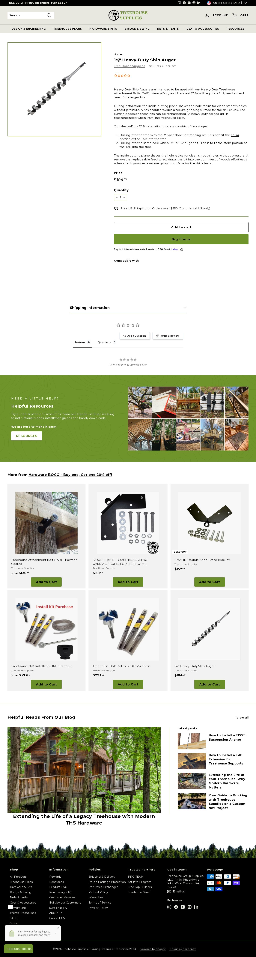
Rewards (55, 876)
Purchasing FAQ (60, 892)
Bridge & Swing (20, 892)
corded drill (216, 114)
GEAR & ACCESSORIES (202, 28)
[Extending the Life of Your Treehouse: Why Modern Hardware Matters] (192, 781)
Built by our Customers (65, 902)
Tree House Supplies (129, 66)
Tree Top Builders (140, 887)
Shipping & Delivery (102, 876)
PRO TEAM (136, 876)
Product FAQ (58, 887)
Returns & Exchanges (103, 887)
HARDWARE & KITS (103, 28)
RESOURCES (236, 28)
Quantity (121, 190)
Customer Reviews (62, 897)
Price (118, 173)
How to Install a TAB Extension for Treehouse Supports (226, 759)
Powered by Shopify (153, 948)
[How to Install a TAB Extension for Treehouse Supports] (192, 761)
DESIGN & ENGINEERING (28, 28)
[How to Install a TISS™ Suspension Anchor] (192, 741)
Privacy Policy (98, 908)
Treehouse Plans (21, 882)
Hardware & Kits (21, 887)
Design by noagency (182, 948)
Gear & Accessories (23, 902)
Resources (56, 882)
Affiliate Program (139, 882)
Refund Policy (98, 892)
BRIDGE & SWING (137, 28)
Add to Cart (46, 582)
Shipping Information (90, 308)
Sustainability (58, 908)
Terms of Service (100, 902)
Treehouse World (139, 892)
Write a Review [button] (170, 335)
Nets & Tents (19, 897)
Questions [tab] (104, 342)
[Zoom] (54, 89)
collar (235, 135)
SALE (13, 918)
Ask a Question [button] (136, 335)
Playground (18, 908)
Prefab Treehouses (23, 913)
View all (243, 717)
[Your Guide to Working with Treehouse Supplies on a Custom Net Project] (192, 801)
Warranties (96, 897)
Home (118, 54)
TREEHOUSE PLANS (67, 28)
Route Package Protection (107, 882)
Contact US (57, 918)
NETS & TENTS (168, 28)
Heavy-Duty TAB (133, 126)
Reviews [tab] (80, 342)
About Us (55, 913)
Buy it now (181, 239)
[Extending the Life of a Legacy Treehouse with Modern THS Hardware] (84, 770)
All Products (18, 876)
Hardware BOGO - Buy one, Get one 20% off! (70, 474)
